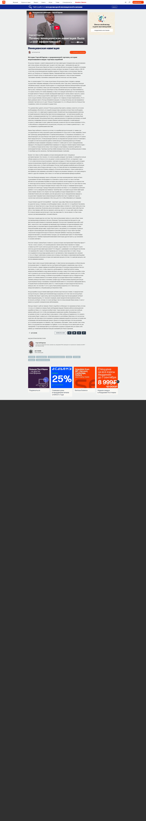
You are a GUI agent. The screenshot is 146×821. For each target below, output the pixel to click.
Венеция (31, 360)
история (38, 351)
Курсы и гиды (25, 2)
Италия (69, 357)
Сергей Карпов (36, 52)
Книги (43, 2)
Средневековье (41, 357)
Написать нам (60, 333)
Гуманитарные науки (43, 360)
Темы (57, 2)
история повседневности (56, 357)
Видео (36, 2)
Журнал (15, 2)
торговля (76, 357)
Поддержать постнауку (101, 30)
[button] (117, 381)
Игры (50, 2)
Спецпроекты (67, 2)
